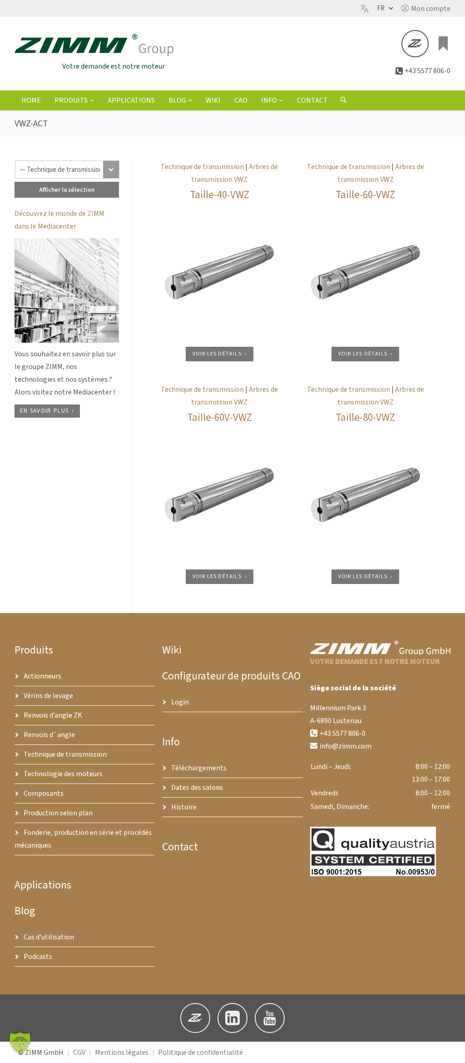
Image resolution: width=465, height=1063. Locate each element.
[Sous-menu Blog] (190, 100)
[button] (425, 8)
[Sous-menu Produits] (91, 100)
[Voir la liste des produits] (443, 43)
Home (31, 100)
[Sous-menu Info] (281, 100)
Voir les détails (217, 354)
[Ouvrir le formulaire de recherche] (343, 101)
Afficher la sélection (66, 189)
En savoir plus (44, 411)
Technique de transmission (202, 167)
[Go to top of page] (451, 1049)
